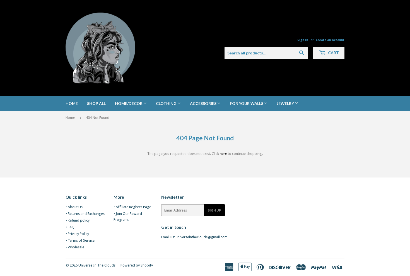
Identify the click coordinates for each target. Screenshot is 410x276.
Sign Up (214, 210)
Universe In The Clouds (96, 265)
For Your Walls (247, 103)
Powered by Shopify (136, 265)
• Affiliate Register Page (132, 207)
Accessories (203, 103)
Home (72, 103)
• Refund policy (78, 220)
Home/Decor (129, 103)
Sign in (302, 40)
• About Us (74, 207)
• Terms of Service (80, 240)
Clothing (166, 103)
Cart (333, 52)
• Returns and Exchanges (85, 214)
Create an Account (330, 40)
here (223, 154)
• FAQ (70, 227)
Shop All (96, 103)
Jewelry (286, 103)
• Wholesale (75, 247)
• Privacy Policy (77, 234)
